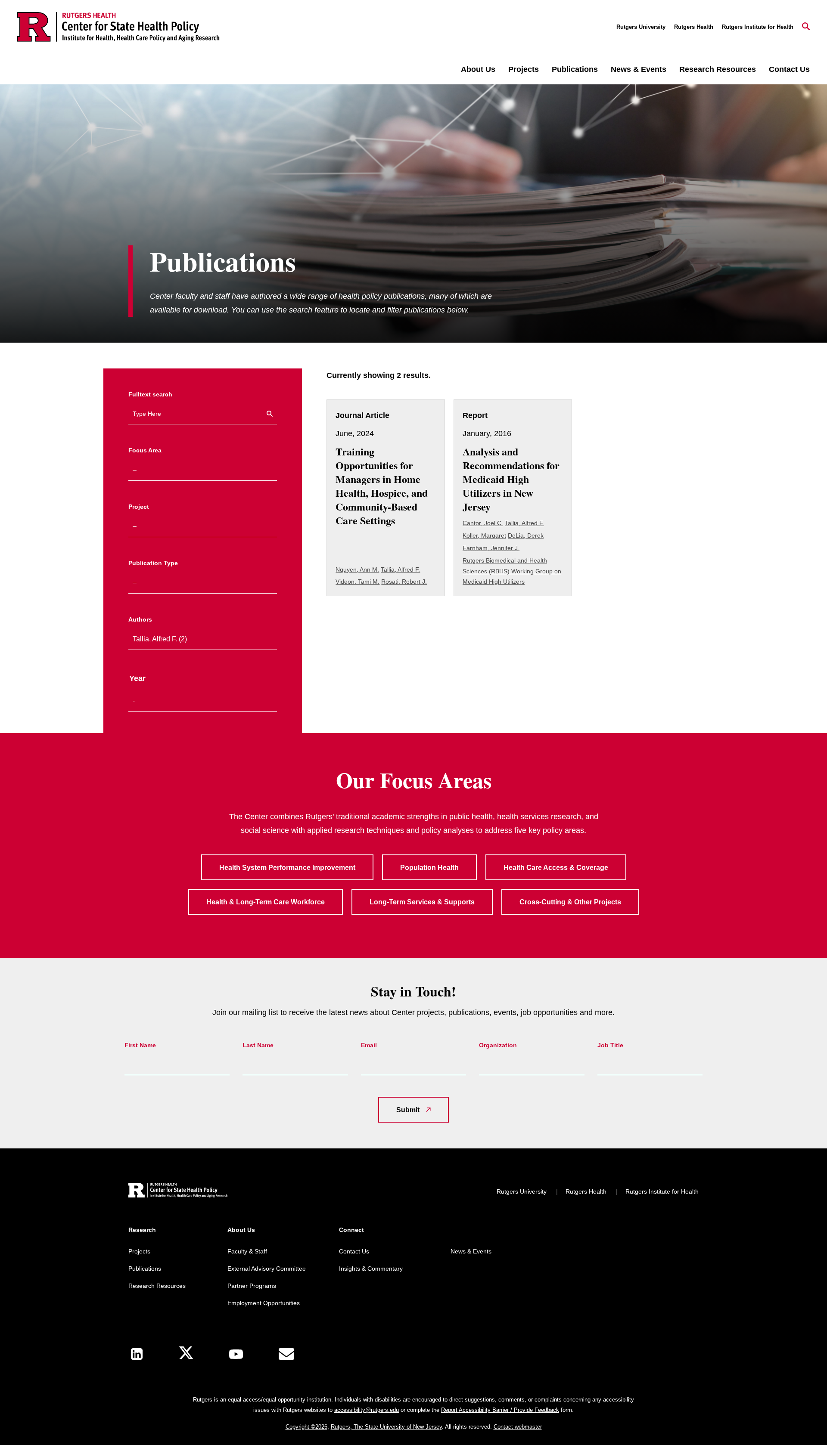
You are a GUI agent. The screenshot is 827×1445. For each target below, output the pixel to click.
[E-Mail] (286, 1354)
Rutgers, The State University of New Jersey (386, 1426)
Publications (575, 69)
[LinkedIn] (137, 1354)
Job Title (610, 1045)
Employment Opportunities (263, 1303)
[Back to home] (177, 1191)
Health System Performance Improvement (287, 867)
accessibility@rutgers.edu (366, 1410)
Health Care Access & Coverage (556, 867)
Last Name (258, 1045)
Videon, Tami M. (357, 581)
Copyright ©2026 (306, 1426)
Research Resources (717, 69)
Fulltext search (150, 394)
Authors (140, 619)
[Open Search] (806, 27)
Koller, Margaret (484, 535)
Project (138, 506)
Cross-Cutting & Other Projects (570, 902)
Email (369, 1045)
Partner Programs (251, 1285)
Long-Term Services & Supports (422, 902)
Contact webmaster (518, 1426)
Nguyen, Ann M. (357, 569)
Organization (498, 1045)
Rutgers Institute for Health (757, 27)
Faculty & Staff (247, 1251)
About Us (478, 69)
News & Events (638, 69)
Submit (408, 1110)
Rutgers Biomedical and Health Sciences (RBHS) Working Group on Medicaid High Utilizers (512, 571)
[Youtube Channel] (236, 1354)
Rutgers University (640, 27)
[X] (186, 1354)
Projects (523, 69)
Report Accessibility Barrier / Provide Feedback (500, 1410)
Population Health (429, 867)
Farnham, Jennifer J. (491, 548)
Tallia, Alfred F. (400, 569)
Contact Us (789, 69)
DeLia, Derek (526, 535)
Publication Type (153, 563)
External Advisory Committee (266, 1268)
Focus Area (145, 450)
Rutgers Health (693, 27)
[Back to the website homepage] (118, 27)
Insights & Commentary (371, 1268)
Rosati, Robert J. (404, 581)
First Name (140, 1045)
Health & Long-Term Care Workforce (265, 902)
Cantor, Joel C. (483, 523)
